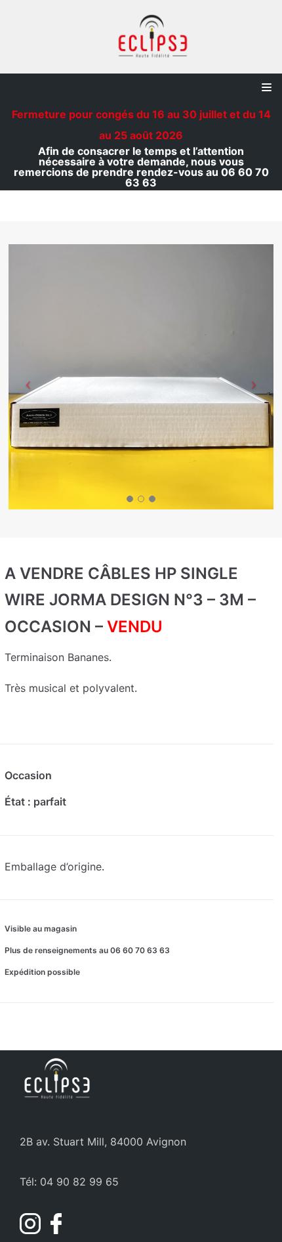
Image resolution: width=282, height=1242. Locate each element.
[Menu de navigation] (266, 87)
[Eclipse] (152, 36)
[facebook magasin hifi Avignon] (53, 1230)
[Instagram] (32, 1230)
